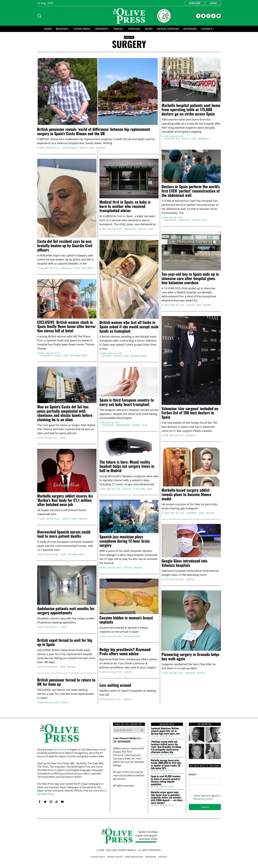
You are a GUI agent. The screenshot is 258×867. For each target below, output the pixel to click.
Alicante (107, 356)
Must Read (87, 268)
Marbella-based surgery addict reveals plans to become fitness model (186, 494)
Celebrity (192, 513)
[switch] (112, 448)
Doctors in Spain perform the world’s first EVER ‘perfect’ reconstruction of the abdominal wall (191, 190)
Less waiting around (115, 685)
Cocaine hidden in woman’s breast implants (126, 620)
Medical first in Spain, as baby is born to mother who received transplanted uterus (124, 206)
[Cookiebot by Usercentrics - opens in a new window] (180, 400)
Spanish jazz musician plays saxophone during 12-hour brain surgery (124, 541)
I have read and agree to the (207, 797)
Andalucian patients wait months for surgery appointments (66, 610)
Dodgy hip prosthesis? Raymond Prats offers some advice (124, 651)
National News (138, 356)
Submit (205, 807)
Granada (190, 673)
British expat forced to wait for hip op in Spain (64, 642)
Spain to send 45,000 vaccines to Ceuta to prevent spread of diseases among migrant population (166, 780)
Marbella (204, 139)
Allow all (171, 462)
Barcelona (170, 220)
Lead (91, 148)
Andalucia (67, 268)
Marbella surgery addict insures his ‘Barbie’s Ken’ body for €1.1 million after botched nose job (65, 500)
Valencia (101, 148)
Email (193, 774)
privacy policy (205, 798)
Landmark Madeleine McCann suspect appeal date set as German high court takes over (165, 731)
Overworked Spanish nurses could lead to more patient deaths (63, 534)
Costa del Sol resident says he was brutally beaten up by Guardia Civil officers (64, 245)
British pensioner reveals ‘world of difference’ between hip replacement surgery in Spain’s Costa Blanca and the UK (93, 131)
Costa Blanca (69, 148)
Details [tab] (129, 410)
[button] (142, 730)
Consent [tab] (84, 410)
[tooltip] (198, 16)
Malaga (210, 513)
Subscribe (194, 3)
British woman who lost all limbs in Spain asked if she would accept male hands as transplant (128, 326)
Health (83, 148)
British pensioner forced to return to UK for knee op (66, 682)
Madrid (207, 305)
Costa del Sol (172, 139)
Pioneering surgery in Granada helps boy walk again (190, 656)
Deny (86, 462)
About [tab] (174, 410)
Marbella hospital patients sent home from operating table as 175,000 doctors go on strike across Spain (191, 109)
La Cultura (139, 489)
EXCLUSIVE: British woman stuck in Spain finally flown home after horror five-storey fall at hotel (66, 326)
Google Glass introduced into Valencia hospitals (184, 563)
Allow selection (129, 462)
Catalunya (184, 220)
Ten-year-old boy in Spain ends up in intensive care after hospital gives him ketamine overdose (190, 278)
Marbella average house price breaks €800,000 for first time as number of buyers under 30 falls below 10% (166, 764)
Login (213, 3)
